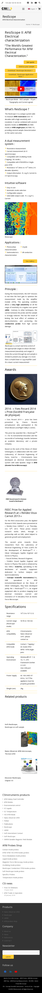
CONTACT (8, 941)
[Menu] (23, 9)
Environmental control (12, 805)
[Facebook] (28, 3)
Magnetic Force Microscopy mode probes (17, 862)
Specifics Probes (8, 874)
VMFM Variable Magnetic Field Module (18, 839)
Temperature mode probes (12, 877)
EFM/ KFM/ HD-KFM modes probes (15, 853)
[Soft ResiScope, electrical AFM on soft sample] (29, 712)
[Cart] (39, 8)
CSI (3, 986)
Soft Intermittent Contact (13, 833)
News (6, 934)
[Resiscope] (21, 218)
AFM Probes (23, 978)
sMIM (6, 830)
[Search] (39, 2)
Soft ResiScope (9, 836)
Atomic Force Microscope (11, 978)
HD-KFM (31, 981)
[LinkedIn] (32, 3)
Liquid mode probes (9, 859)
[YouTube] (36, 3)
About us (7, 931)
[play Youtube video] (21, 89)
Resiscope (9, 237)
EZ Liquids (8, 808)
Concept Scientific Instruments (14, 986)
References (8, 937)
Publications (8, 824)
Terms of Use (28, 986)
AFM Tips (6, 981)
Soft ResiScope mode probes (13, 871)
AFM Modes (8, 802)
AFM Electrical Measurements (18, 981)
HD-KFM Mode (9, 814)
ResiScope (8, 827)
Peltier (6, 821)
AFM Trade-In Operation (13, 893)
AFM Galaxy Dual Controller (14, 799)
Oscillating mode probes (11, 865)
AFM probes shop (10, 921)
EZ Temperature (10, 811)
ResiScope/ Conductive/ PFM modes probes (18, 868)
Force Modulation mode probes (14, 856)
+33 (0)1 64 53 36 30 (13, 3)
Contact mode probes (10, 849)
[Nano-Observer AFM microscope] (29, 739)
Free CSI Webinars (11, 888)
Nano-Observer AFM (11, 818)
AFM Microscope (32, 978)
